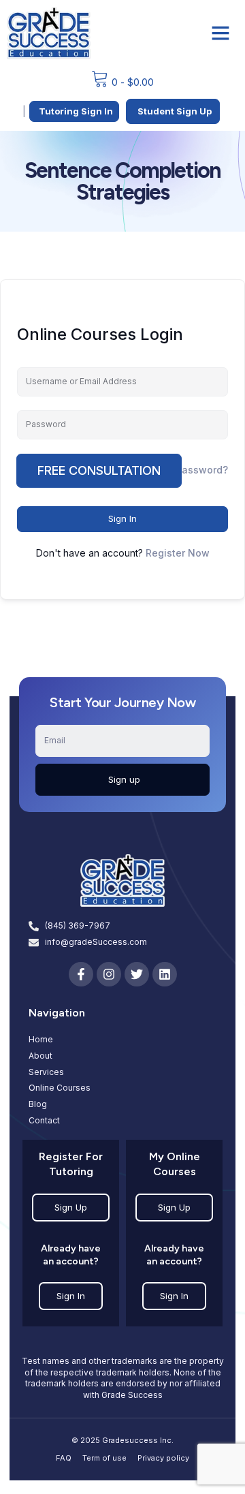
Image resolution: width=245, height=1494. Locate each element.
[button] (220, 32)
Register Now (178, 553)
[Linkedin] (164, 974)
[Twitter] (137, 974)
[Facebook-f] (81, 974)
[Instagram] (109, 974)
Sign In (122, 518)
